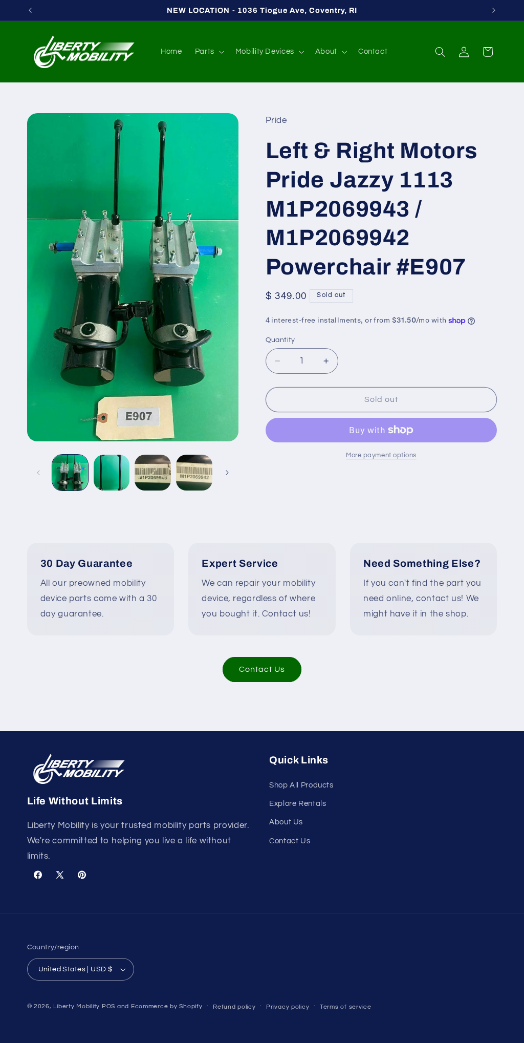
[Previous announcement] (30, 10)
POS (108, 1006)
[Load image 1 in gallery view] (70, 473)
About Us (286, 822)
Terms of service (346, 1007)
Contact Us (262, 669)
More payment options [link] (381, 455)
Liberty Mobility (76, 1006)
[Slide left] (38, 472)
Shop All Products (301, 785)
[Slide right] (227, 472)
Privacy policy (287, 1007)
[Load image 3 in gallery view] (152, 473)
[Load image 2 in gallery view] (111, 473)
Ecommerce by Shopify (167, 1006)
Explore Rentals (297, 803)
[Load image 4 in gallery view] (194, 473)
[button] (208, 51)
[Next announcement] (494, 10)
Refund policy (234, 1007)
